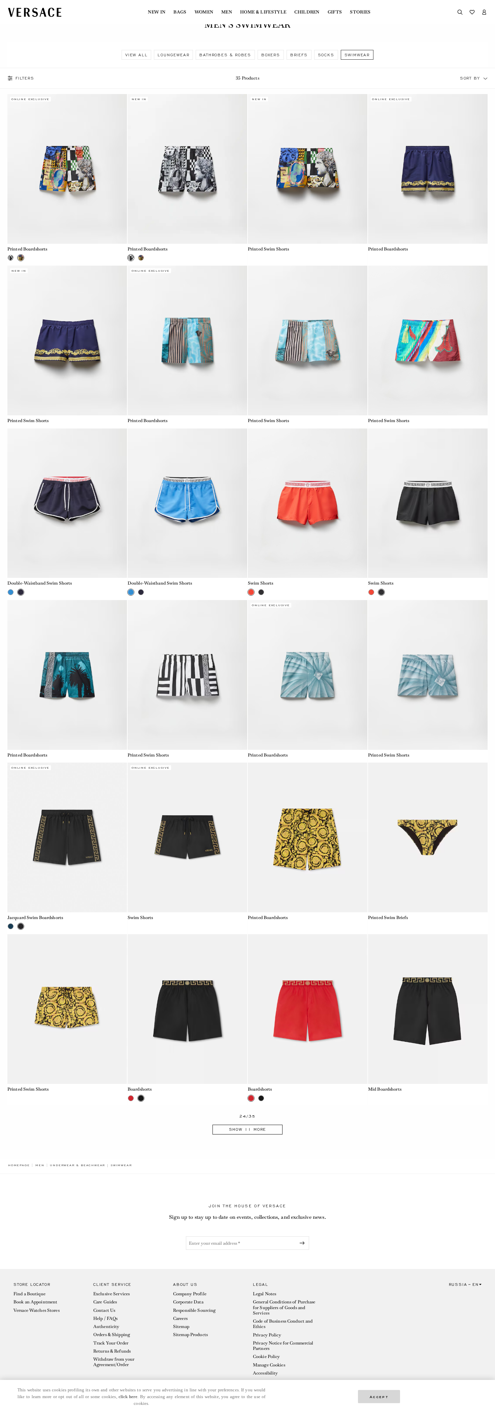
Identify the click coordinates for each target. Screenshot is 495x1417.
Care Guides (105, 1302)
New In (156, 12)
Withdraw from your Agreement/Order (113, 1361)
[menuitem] (156, 12)
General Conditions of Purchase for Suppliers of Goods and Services (284, 1307)
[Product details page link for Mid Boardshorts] (428, 1009)
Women (204, 12)
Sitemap (181, 1326)
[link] (19, 1165)
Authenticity (106, 1326)
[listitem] (136, 55)
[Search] (460, 12)
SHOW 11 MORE (247, 1129)
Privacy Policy (267, 1335)
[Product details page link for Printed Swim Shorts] (307, 169)
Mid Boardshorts (384, 1089)
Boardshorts (140, 1089)
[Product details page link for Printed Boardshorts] (67, 169)
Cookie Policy (266, 1356)
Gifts (335, 12)
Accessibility (265, 1373)
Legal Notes (264, 1294)
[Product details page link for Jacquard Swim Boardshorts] (67, 837)
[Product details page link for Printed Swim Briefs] (428, 837)
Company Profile (189, 1294)
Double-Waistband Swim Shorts (39, 583)
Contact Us (104, 1310)
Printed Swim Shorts (268, 249)
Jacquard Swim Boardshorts (35, 917)
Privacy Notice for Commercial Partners (283, 1345)
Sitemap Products (190, 1334)
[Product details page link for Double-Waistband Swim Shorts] (67, 503)
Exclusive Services (111, 1294)
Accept (379, 1396)
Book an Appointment (35, 1302)
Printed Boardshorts (27, 249)
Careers (180, 1318)
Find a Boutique (29, 1294)
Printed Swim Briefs (388, 917)
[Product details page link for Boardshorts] (187, 1009)
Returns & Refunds (112, 1351)
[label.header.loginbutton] (484, 12)
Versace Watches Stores (36, 1310)
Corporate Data (188, 1302)
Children (307, 12)
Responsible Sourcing (194, 1310)
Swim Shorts (260, 583)
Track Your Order (110, 1343)
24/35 (247, 1116)
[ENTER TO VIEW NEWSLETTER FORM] (303, 1243)
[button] (485, 78)
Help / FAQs (105, 1318)
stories (360, 12)
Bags (179, 12)
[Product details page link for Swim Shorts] (307, 503)
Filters (24, 78)
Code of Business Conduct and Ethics (282, 1323)
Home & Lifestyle (263, 12)
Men (226, 12)
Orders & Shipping (111, 1334)
